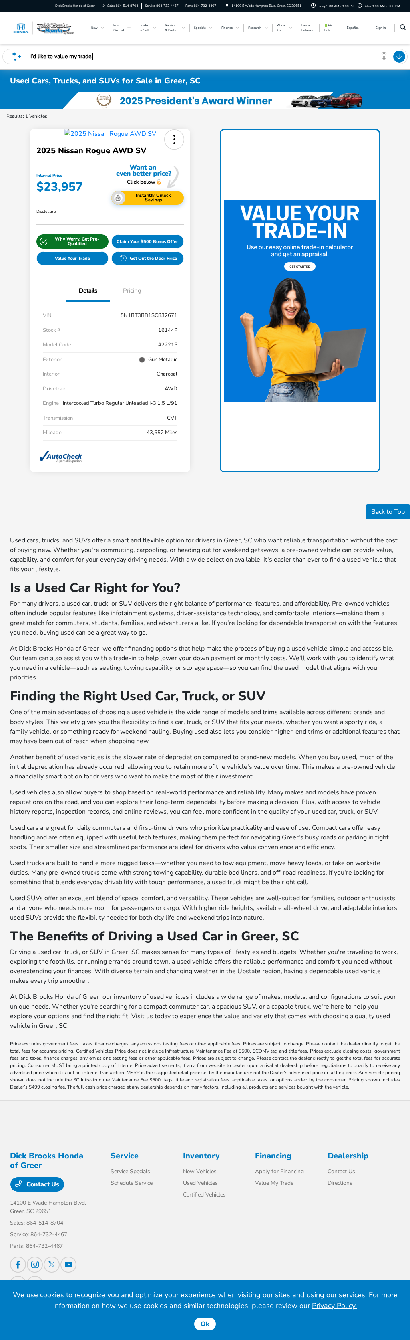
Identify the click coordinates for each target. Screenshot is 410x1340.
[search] (403, 28)
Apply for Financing (279, 1171)
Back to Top (388, 511)
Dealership (348, 1155)
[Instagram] (35, 1265)
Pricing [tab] (132, 291)
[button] (174, 139)
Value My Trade (274, 1183)
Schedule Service (132, 1183)
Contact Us (42, 1184)
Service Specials (130, 1171)
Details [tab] (88, 291)
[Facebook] (18, 1265)
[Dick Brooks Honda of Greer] (46, 27)
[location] (227, 6)
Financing (273, 1155)
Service (125, 1155)
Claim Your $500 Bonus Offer (147, 241)
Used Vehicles (200, 1183)
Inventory (201, 1155)
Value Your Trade (72, 258)
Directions (340, 1183)
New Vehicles (200, 1171)
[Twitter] (52, 1265)
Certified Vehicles (204, 1195)
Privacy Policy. (334, 1305)
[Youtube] (68, 1265)
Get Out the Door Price (153, 258)
